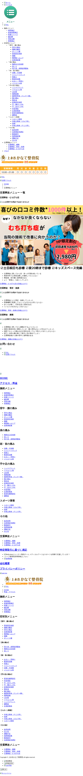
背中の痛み (16, 47)
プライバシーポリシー (12, 568)
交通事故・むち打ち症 (16, 149)
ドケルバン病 (17, 89)
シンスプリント (17, 87)
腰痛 (13, 56)
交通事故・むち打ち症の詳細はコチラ (14, 284)
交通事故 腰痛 (13, 144)
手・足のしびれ (17, 106)
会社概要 (5, 563)
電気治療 (11, 39)
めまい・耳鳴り (17, 81)
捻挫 (13, 123)
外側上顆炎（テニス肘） (21, 125)
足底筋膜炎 (16, 111)
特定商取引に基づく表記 (13, 549)
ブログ (6, 151)
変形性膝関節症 (17, 113)
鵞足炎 (14, 100)
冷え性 (14, 140)
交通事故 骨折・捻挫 (16, 147)
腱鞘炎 (14, 115)
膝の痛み (15, 98)
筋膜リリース (13, 34)
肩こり (14, 66)
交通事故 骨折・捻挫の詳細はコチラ (14, 310)
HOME (6, 184)
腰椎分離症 (16, 49)
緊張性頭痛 (16, 79)
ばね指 (14, 92)
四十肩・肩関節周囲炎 (20, 68)
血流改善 (15, 130)
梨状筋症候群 (17, 53)
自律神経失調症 (17, 132)
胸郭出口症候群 (17, 64)
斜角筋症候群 (17, 102)
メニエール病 (17, 83)
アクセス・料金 (8, 383)
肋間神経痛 (16, 136)
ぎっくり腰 (16, 51)
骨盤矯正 (11, 41)
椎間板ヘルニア (17, 58)
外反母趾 (15, 108)
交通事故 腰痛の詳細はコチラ (11, 339)
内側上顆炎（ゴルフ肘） (21, 121)
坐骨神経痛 (16, 60)
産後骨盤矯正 (13, 32)
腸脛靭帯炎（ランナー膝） (22, 96)
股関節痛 (15, 94)
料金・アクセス (9, 592)
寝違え (14, 77)
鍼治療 (10, 37)
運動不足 (15, 138)
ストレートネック (18, 75)
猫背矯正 (11, 30)
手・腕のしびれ (17, 104)
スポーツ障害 (17, 119)
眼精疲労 (15, 134)
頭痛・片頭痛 (17, 73)
